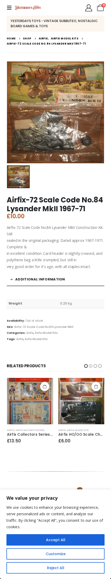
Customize (56, 553)
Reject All (55, 567)
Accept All (55, 539)
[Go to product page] (30, 401)
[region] (55, 534)
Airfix (29, 333)
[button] (11, 7)
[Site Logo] (28, 8)
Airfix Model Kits (46, 333)
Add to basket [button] (44, 386)
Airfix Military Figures (81, 430)
